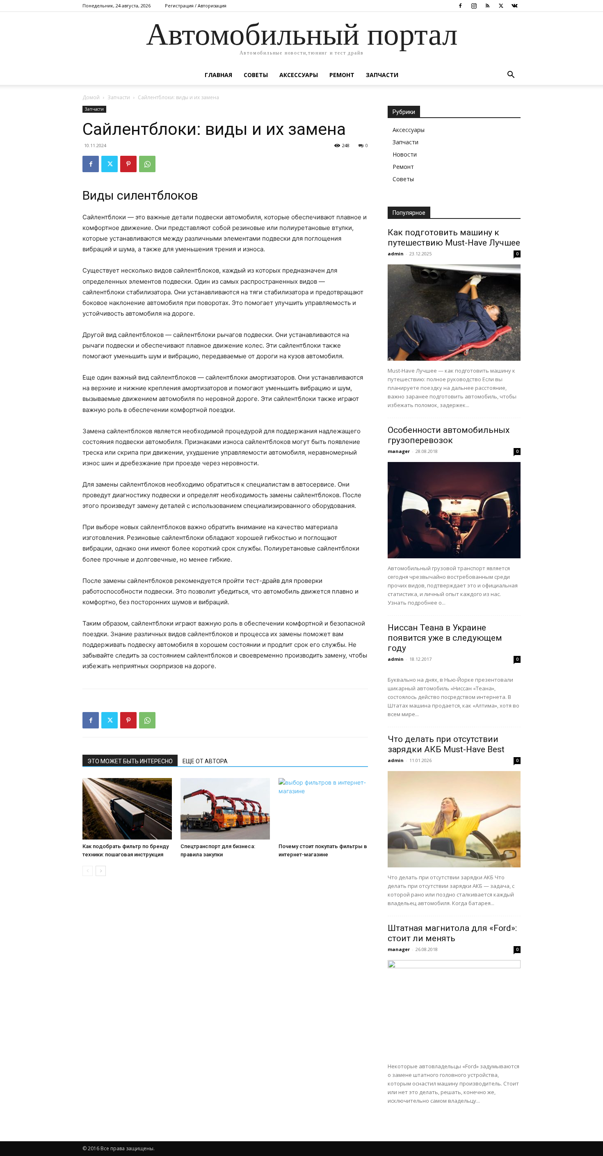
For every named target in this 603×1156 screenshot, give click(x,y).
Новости (405, 154)
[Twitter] (501, 5)
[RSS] (487, 5)
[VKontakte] (514, 5)
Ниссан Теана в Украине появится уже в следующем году (445, 638)
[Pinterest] (128, 164)
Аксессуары (298, 75)
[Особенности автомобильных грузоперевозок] (454, 510)
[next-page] (101, 871)
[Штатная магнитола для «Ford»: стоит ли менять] (454, 1008)
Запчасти (382, 75)
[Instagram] (474, 5)
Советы (256, 75)
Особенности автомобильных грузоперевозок (448, 435)
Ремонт (341, 75)
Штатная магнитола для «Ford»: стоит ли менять (452, 933)
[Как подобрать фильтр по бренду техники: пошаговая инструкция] (127, 809)
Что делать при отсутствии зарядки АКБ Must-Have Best (446, 744)
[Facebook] (460, 5)
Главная (218, 75)
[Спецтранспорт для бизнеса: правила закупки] (225, 809)
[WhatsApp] (147, 164)
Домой (91, 97)
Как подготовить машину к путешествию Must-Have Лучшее (454, 238)
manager (399, 451)
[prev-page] (87, 871)
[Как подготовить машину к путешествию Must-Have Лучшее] (454, 312)
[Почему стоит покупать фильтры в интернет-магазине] (323, 809)
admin (396, 253)
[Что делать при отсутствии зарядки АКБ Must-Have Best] (454, 819)
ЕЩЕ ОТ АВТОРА (205, 761)
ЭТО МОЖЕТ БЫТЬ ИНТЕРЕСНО (130, 761)
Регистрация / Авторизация (195, 5)
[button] (511, 76)
